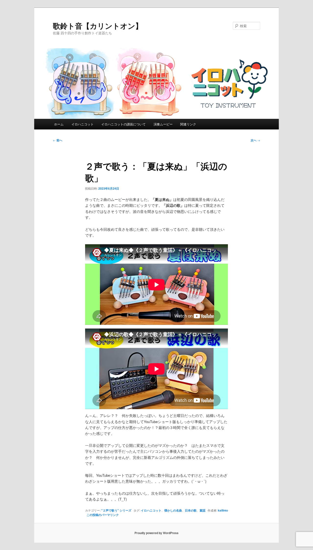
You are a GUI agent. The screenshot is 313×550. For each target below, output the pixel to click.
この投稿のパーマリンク (103, 515)
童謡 (202, 510)
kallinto (223, 510)
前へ (57, 140)
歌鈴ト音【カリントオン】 (98, 25)
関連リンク (188, 124)
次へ (255, 140)
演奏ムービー (163, 124)
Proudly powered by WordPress (156, 533)
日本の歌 (191, 510)
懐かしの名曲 (173, 510)
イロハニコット (82, 124)
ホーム (59, 124)
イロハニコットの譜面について (123, 124)
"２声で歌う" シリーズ (116, 510)
